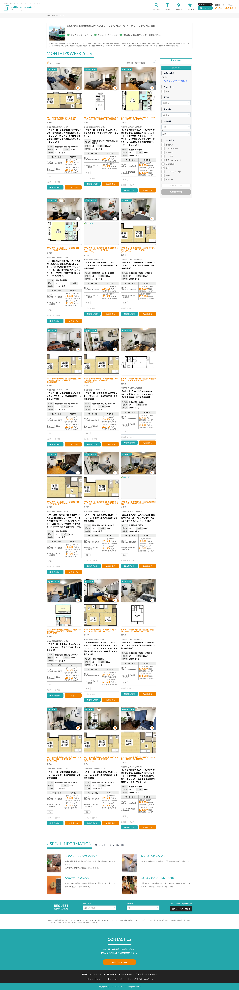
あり (167, 91)
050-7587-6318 (227, 8)
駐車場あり (170, 179)
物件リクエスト (205, 8)
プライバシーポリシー (118, 979)
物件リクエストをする (181, 908)
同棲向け (169, 152)
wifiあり (169, 175)
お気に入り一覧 (206, 4)
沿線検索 (168, 9)
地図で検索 (177, 60)
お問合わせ (56, 187)
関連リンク (90, 979)
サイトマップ (102, 979)
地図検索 (179, 9)
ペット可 (169, 156)
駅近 (167, 168)
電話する (74, 187)
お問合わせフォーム (119, 962)
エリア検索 (156, 9)
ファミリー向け (172, 148)
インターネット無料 (173, 171)
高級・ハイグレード (173, 160)
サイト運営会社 (136, 979)
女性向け (169, 145)
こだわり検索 (189, 9)
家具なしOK (170, 164)
